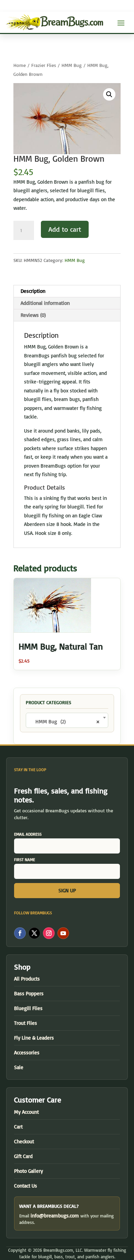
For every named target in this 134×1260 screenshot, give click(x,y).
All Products (27, 978)
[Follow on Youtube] (63, 933)
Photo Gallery (28, 1171)
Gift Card (23, 1156)
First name (24, 859)
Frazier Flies (43, 65)
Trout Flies (25, 1023)
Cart (18, 1126)
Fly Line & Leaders (34, 1037)
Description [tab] (33, 291)
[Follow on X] (34, 933)
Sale (18, 1067)
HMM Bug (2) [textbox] (65, 721)
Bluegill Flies (28, 1008)
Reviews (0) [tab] (33, 315)
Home (19, 65)
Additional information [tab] (45, 303)
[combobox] (67, 720)
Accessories (27, 1052)
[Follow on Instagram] (49, 933)
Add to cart (64, 229)
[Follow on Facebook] (20, 933)
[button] (109, 94)
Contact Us (25, 1185)
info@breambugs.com (55, 1215)
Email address (28, 834)
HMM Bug (72, 65)
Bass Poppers (29, 993)
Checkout (24, 1141)
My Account (26, 1112)
